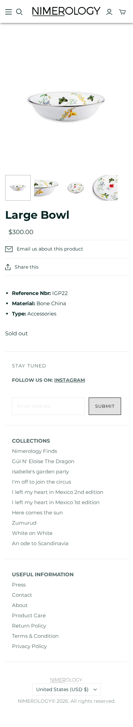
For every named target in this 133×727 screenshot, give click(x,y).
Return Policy (29, 625)
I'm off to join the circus (41, 482)
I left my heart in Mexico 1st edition (56, 502)
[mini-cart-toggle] (122, 12)
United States (62, 689)
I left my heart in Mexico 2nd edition (57, 492)
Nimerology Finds (34, 451)
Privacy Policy (29, 646)
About (20, 605)
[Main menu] (8, 12)
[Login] (109, 12)
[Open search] (19, 12)
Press (19, 584)
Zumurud (24, 523)
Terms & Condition (35, 636)
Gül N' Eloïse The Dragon (43, 461)
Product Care (29, 615)
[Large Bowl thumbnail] (18, 188)
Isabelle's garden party (40, 471)
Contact (22, 595)
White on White (32, 533)
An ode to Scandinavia (40, 543)
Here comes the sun (37, 512)
